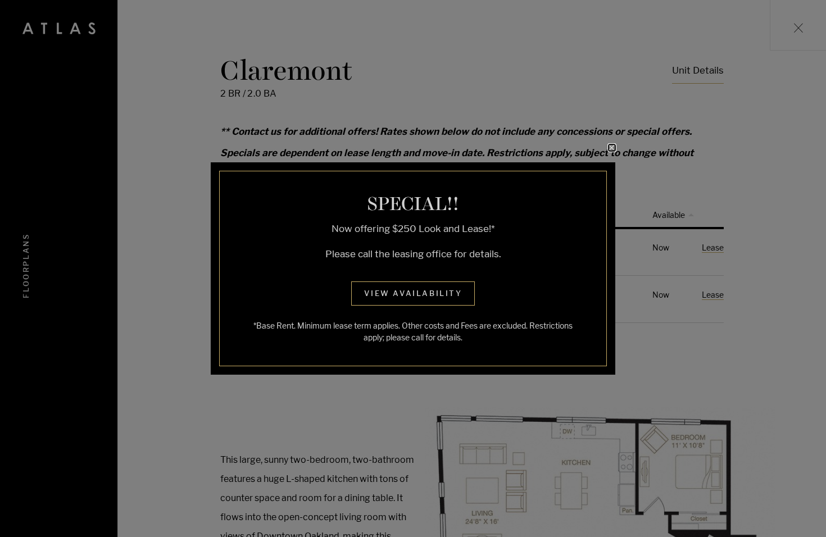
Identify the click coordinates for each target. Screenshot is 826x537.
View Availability (413, 293)
